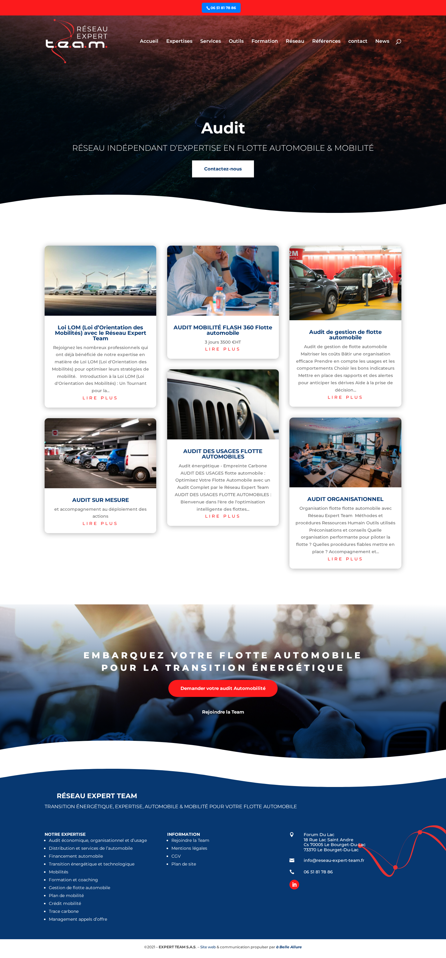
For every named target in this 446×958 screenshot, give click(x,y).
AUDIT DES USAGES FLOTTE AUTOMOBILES (222, 454)
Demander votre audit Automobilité (223, 688)
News (382, 41)
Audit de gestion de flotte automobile (345, 335)
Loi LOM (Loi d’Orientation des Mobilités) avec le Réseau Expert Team (100, 333)
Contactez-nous (223, 169)
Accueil (149, 41)
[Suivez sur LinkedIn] (294, 884)
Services (210, 41)
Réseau (295, 41)
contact (357, 41)
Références (326, 41)
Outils (236, 41)
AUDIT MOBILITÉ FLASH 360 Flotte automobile (223, 330)
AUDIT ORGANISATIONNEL (345, 499)
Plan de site (183, 864)
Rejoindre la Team (223, 712)
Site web (207, 947)
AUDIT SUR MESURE (100, 500)
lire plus (100, 398)
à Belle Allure (289, 947)
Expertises (179, 41)
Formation (265, 41)
